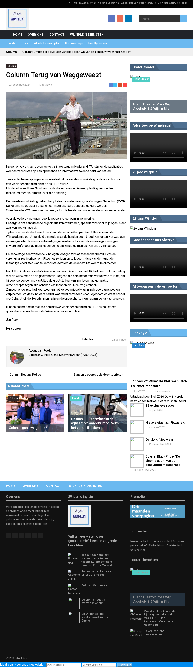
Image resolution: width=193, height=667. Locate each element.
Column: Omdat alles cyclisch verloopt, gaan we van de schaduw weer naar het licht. (77, 52)
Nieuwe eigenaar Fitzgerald (165, 422)
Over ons (36, 34)
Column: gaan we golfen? (28, 428)
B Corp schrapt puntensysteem (154, 632)
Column (12, 66)
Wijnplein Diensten (87, 34)
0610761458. (138, 550)
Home (17, 34)
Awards (76, 398)
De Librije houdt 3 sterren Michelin (93, 601)
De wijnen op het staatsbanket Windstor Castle (96, 617)
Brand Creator (141, 79)
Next (184, 332)
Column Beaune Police (25, 374)
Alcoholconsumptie (46, 43)
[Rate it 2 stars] (101, 339)
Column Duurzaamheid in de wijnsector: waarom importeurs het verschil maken (95, 423)
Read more (159, 363)
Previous (178, 332)
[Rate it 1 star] (98, 339)
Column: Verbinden (94, 585)
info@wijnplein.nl (154, 545)
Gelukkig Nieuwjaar (159, 439)
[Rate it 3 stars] (103, 339)
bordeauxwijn (74, 43)
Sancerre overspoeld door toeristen (98, 374)
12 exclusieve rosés (160, 405)
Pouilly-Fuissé (97, 43)
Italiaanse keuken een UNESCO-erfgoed (96, 573)
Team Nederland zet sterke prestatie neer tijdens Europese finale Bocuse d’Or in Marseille (97, 560)
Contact (56, 34)
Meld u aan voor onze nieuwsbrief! (23, 664)
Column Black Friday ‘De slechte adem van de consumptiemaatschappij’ (164, 461)
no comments (162, 391)
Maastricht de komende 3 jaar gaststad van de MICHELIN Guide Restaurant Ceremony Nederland (159, 617)
